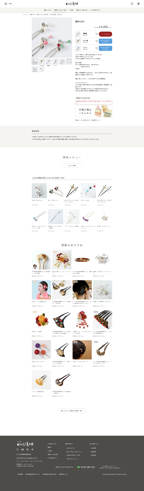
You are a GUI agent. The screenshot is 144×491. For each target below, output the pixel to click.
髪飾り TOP (32, 14)
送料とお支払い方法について (74, 452)
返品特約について (95, 120)
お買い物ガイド (70, 448)
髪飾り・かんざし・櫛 (60, 10)
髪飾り (49, 447)
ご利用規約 (20, 474)
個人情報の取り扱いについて (33, 474)
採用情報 (93, 455)
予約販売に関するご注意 (73, 455)
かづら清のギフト (95, 10)
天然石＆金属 (53, 14)
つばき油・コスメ (52, 444)
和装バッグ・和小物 (81, 10)
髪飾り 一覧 (39, 14)
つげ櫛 (71, 10)
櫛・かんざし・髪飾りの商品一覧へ (72, 411)
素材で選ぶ (46, 14)
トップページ (25, 14)
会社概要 (93, 448)
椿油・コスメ (47, 10)
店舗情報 (93, 452)
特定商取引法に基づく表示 (49, 474)
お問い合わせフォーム (72, 459)
